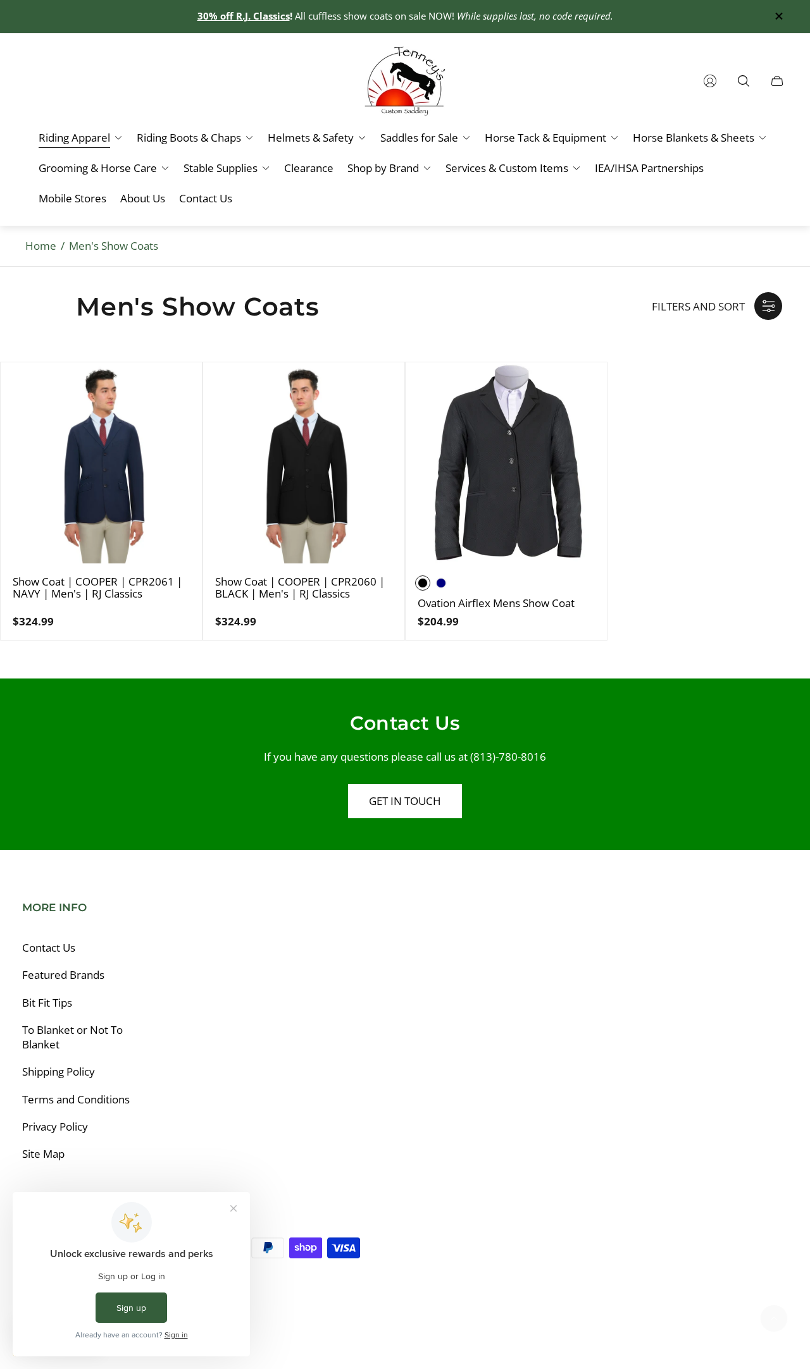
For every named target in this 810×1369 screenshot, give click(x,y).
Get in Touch (405, 801)
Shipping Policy (58, 1071)
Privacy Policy (55, 1126)
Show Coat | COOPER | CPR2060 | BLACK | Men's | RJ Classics (300, 587)
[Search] (743, 81)
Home (40, 245)
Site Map (43, 1153)
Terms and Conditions (76, 1099)
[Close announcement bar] (778, 16)
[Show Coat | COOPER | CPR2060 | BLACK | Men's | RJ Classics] (303, 462)
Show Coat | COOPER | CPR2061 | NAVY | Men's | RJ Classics (97, 587)
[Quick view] (181, 382)
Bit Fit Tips (47, 1002)
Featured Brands (63, 974)
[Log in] (710, 81)
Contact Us (48, 947)
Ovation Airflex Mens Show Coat (496, 603)
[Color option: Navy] (441, 583)
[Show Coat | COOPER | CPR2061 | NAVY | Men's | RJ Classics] (101, 462)
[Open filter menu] (768, 306)
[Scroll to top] (774, 1318)
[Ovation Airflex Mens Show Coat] (506, 462)
